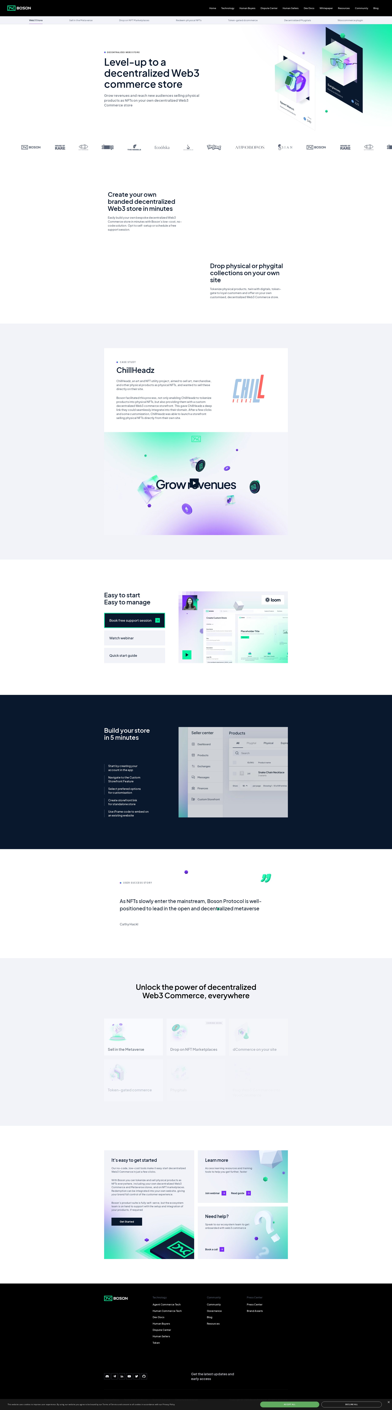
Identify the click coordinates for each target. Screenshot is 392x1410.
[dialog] (196, 1404)
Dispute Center (269, 8)
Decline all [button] (351, 1404)
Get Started (127, 1221)
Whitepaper (326, 8)
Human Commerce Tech (167, 1310)
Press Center (254, 1304)
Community (361, 8)
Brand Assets (255, 1310)
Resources (344, 8)
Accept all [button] (289, 1404)
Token (156, 1342)
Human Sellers (291, 8)
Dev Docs (309, 8)
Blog (376, 8)
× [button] (388, 1402)
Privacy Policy (169, 1404)
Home (212, 8)
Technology (227, 8)
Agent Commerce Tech (167, 1304)
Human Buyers (247, 8)
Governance (214, 1310)
